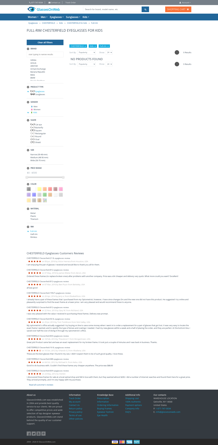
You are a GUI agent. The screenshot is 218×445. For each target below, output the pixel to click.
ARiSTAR (34, 66)
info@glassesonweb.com (168, 411)
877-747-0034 (37, 2)
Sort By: (72, 52)
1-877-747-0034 (163, 408)
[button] (45, 49)
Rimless (33, 237)
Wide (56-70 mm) (37, 160)
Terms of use (75, 415)
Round (38, 136)
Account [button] (185, 2)
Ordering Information (107, 405)
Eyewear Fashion (105, 411)
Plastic (33, 216)
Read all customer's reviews (41, 384)
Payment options (133, 405)
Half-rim (34, 234)
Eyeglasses (56, 17)
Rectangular (40, 133)
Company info (132, 408)
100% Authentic (133, 401)
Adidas (33, 60)
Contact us (55, 2)
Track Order (70, 2)
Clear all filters (45, 42)
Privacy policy (75, 411)
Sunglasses (72, 17)
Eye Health (102, 415)
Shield (38, 142)
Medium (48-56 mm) (39, 157)
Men (43, 17)
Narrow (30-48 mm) (38, 154)
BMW (32, 77)
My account (74, 401)
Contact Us (74, 405)
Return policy (75, 408)
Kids (85, 17)
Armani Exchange (38, 69)
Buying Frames (104, 408)
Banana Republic (37, 71)
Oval (37, 139)
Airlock (33, 63)
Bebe (32, 74)
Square (38, 130)
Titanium (34, 219)
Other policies (76, 418)
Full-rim (33, 231)
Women (32, 17)
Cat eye (38, 124)
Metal (32, 213)
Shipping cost (132, 398)
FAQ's (128, 411)
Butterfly (39, 127)
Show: (102, 52)
